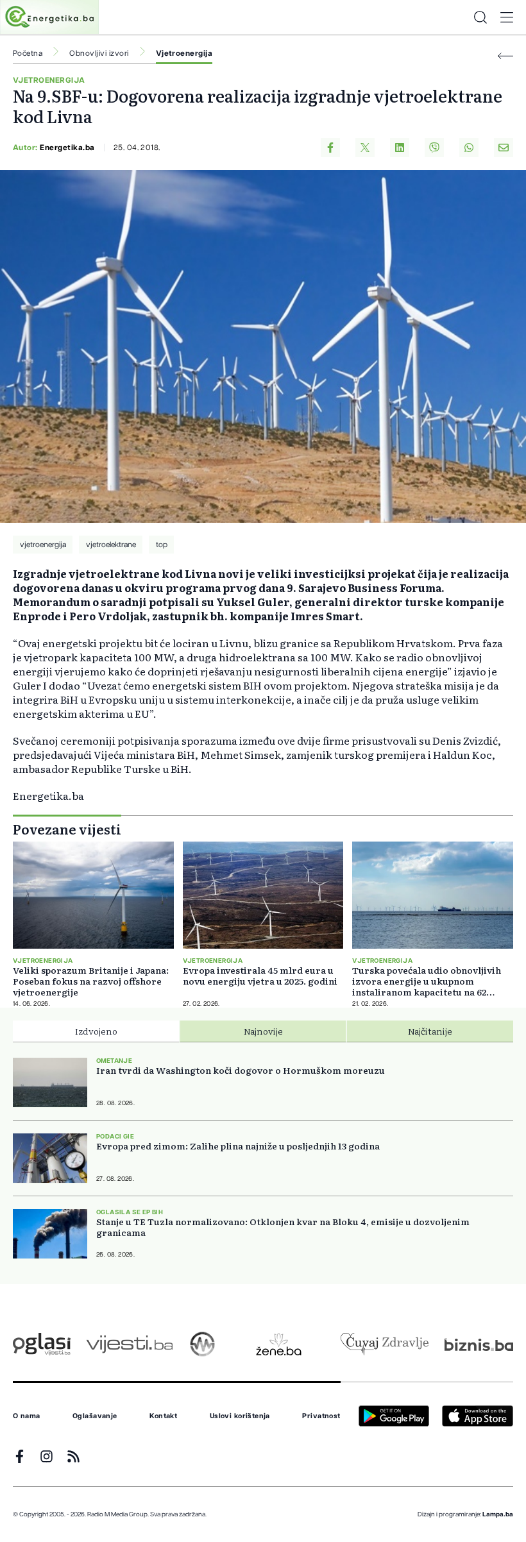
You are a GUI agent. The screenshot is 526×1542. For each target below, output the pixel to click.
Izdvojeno (96, 1030)
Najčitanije (430, 1030)
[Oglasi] (42, 1344)
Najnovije (263, 1030)
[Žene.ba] (278, 1344)
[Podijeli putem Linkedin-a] (399, 147)
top (161, 544)
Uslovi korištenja (240, 1416)
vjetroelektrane (111, 544)
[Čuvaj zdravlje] (384, 1344)
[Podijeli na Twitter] (365, 147)
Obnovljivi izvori (98, 53)
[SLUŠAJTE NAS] (202, 1344)
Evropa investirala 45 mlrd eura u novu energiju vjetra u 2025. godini (260, 976)
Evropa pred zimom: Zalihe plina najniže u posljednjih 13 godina (238, 1145)
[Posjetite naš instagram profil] (46, 1456)
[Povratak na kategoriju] (505, 56)
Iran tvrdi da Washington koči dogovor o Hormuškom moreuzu (240, 1070)
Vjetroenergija (184, 53)
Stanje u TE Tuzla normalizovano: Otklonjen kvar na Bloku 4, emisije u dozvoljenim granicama (283, 1227)
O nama (26, 1416)
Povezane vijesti (67, 828)
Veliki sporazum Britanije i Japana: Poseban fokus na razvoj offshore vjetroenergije (91, 981)
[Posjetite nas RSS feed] (73, 1456)
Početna (27, 53)
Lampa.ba (497, 1514)
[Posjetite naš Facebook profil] (19, 1456)
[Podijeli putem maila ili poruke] (503, 147)
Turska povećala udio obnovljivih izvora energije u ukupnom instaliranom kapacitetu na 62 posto (426, 981)
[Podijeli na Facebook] (330, 147)
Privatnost (321, 1416)
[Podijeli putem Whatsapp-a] (469, 147)
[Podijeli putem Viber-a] (434, 147)
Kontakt (163, 1416)
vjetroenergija (43, 544)
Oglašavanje (94, 1416)
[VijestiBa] (129, 1344)
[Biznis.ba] (479, 1344)
